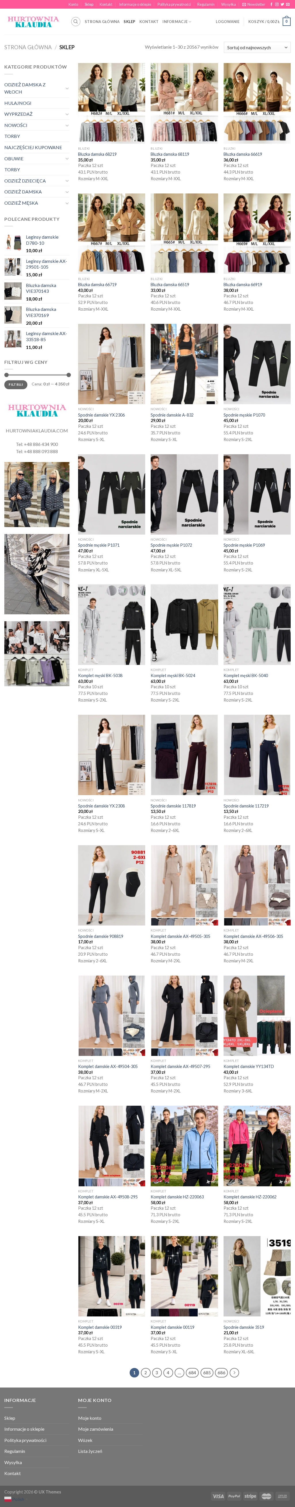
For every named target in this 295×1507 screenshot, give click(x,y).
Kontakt (106, 4)
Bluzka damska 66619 (243, 154)
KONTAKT (149, 21)
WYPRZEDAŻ (18, 114)
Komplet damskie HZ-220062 (250, 1196)
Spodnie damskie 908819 (100, 936)
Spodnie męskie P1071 (99, 545)
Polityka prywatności (174, 4)
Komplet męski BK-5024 (173, 675)
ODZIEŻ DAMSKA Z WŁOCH (25, 88)
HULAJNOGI (17, 103)
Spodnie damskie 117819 (173, 805)
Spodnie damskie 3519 (244, 1327)
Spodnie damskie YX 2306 (101, 415)
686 (221, 1372)
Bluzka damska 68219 (97, 154)
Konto (73, 4)
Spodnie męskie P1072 (171, 545)
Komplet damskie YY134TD (249, 1066)
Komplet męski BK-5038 (100, 675)
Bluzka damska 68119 (170, 154)
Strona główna (28, 47)
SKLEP (129, 21)
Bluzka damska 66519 (170, 284)
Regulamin (206, 4)
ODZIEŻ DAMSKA (23, 191)
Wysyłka (228, 4)
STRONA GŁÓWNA (102, 21)
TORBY (12, 136)
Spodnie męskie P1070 (244, 415)
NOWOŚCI (15, 125)
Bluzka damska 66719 (97, 284)
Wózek (85, 1440)
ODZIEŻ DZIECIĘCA (25, 180)
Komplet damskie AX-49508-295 (108, 1196)
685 (207, 1372)
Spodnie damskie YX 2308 (101, 805)
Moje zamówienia (95, 1429)
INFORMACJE (175, 21)
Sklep (89, 4)
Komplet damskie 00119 (172, 1327)
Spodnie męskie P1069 (244, 545)
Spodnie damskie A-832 (172, 415)
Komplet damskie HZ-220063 (177, 1196)
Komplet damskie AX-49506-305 (253, 936)
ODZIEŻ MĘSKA (21, 203)
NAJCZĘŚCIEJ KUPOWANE (33, 147)
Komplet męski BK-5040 (246, 675)
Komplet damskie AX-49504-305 (108, 1066)
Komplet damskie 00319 (100, 1327)
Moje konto (89, 1418)
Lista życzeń (90, 1451)
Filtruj (16, 384)
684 (192, 1372)
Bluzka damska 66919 (243, 284)
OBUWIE (13, 158)
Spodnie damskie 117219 (246, 805)
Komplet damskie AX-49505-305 (180, 936)
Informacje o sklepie (135, 4)
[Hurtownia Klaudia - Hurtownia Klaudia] (33, 21)
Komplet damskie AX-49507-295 (180, 1066)
